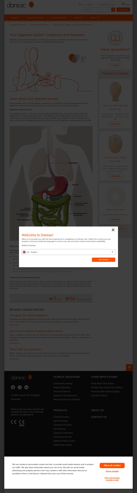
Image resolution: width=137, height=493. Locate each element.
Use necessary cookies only (112, 479)
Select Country (29, 245)
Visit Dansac (103, 260)
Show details (112, 471)
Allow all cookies (112, 465)
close (113, 230)
